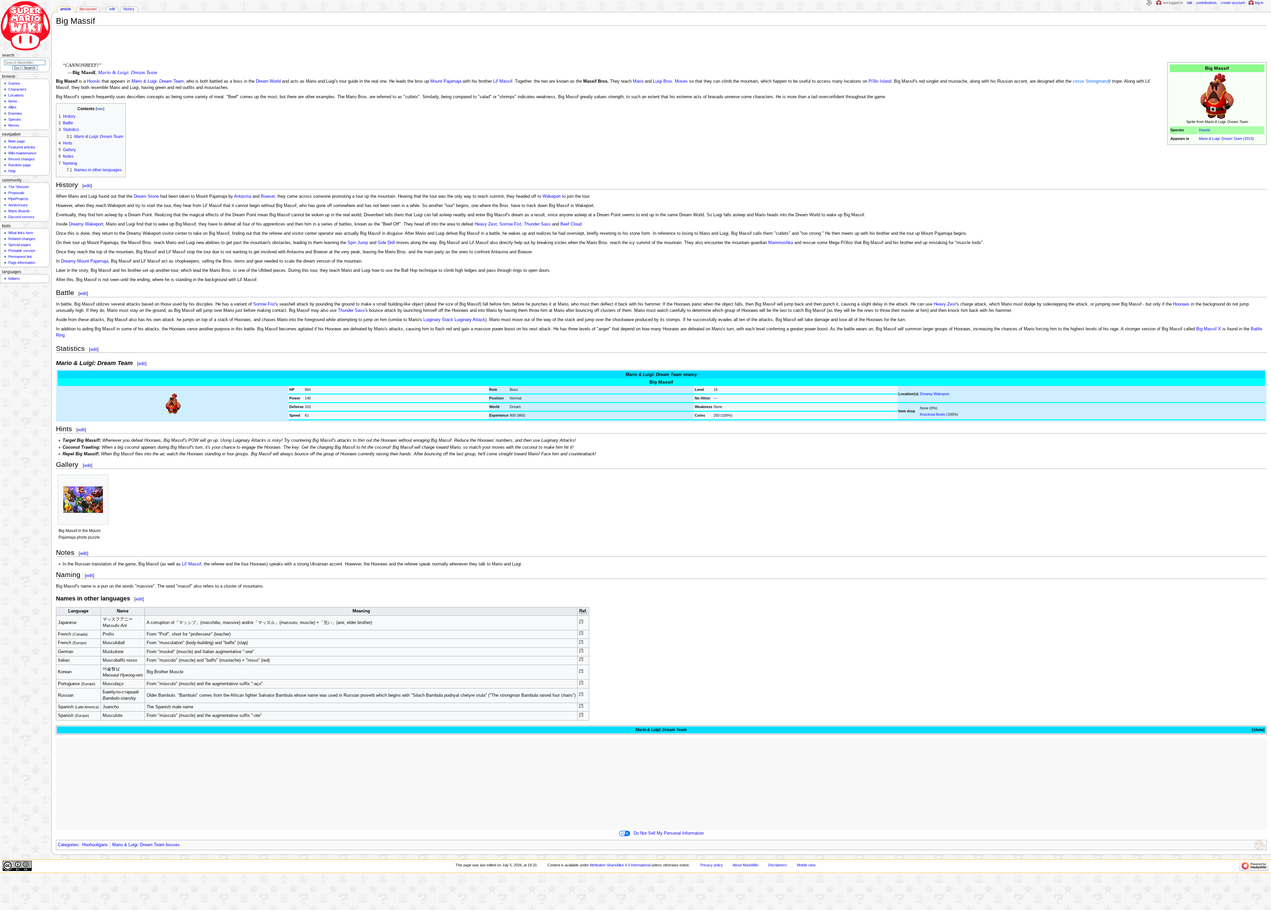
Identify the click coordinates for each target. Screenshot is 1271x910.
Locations (16, 95)
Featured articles (21, 147)
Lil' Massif (502, 81)
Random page (19, 165)
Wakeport (551, 196)
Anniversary (18, 205)
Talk (1190, 3)
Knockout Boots (932, 414)
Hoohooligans (95, 845)
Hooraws (1181, 304)
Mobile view (806, 865)
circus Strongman (1089, 81)
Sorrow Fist (510, 224)
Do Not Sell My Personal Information (669, 833)
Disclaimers (777, 865)
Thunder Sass (537, 224)
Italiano (14, 278)
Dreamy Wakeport (86, 224)
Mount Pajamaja (445, 81)
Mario (638, 81)
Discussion (88, 9)
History (128, 9)
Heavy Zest (486, 224)
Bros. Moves (675, 81)
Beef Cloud (571, 224)
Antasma (242, 196)
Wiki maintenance (22, 153)
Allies (12, 107)
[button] (1257, 730)
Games (14, 83)
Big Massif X (1208, 329)
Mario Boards (19, 211)
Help (12, 171)
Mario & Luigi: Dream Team (1220, 139)
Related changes (21, 239)
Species (14, 119)
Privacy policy (711, 865)
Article (65, 9)
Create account (1233, 3)
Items (12, 101)
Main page (16, 141)
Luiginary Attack (469, 319)
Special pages (19, 245)
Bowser (268, 196)
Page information (21, 263)
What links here (20, 233)
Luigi (657, 81)
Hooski (1204, 130)
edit (87, 185)
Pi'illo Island (880, 81)
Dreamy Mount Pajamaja (84, 261)
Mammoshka (780, 242)
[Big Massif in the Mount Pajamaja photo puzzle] (83, 499)
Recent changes (21, 159)
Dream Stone (146, 196)
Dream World (268, 81)
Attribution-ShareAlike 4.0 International (619, 865)
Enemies (15, 113)
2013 (1248, 139)
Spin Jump (358, 242)
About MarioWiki (745, 865)
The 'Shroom (18, 187)
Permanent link (20, 257)
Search (8, 55)
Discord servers (21, 217)
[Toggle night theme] (1149, 3)
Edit (112, 9)
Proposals (16, 193)
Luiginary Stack (438, 319)
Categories (68, 845)
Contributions (1206, 3)
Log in (1259, 3)
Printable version (21, 251)
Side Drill (386, 242)
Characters (17, 89)
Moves (13, 125)
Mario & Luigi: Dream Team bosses (146, 845)
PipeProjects (18, 199)
